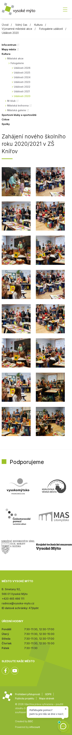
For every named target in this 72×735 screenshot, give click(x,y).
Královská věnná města (54, 486)
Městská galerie (16, 110)
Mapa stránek (46, 698)
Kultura (38, 24)
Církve (5, 119)
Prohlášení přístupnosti (27, 694)
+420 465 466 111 (13, 598)
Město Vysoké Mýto (18, 10)
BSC (30, 721)
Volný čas (21, 24)
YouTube (14, 670)
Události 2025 (22, 72)
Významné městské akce (17, 28)
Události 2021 (22, 91)
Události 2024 (22, 77)
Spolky (6, 124)
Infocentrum (9, 44)
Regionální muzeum (54, 547)
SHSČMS (18, 547)
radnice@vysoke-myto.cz (18, 603)
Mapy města (9, 49)
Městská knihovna (18, 105)
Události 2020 (10, 32)
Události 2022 (22, 86)
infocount (34, 727)
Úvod (5, 24)
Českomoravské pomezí (18, 516)
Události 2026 (22, 67)
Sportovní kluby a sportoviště (19, 115)
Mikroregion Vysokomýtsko (18, 486)
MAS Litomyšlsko (54, 516)
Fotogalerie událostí (51, 28)
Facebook (5, 670)
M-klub (11, 100)
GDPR (48, 694)
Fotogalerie (17, 63)
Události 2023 (22, 82)
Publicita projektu (24, 698)
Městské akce (15, 58)
